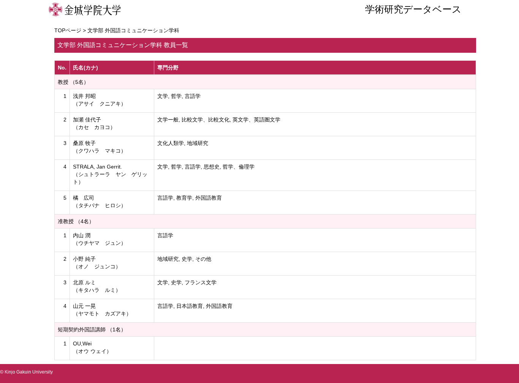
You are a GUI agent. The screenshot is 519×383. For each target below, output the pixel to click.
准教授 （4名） (76, 221)
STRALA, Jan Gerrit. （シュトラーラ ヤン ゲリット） (110, 174)
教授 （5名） (73, 82)
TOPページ (67, 30)
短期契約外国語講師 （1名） (92, 329)
